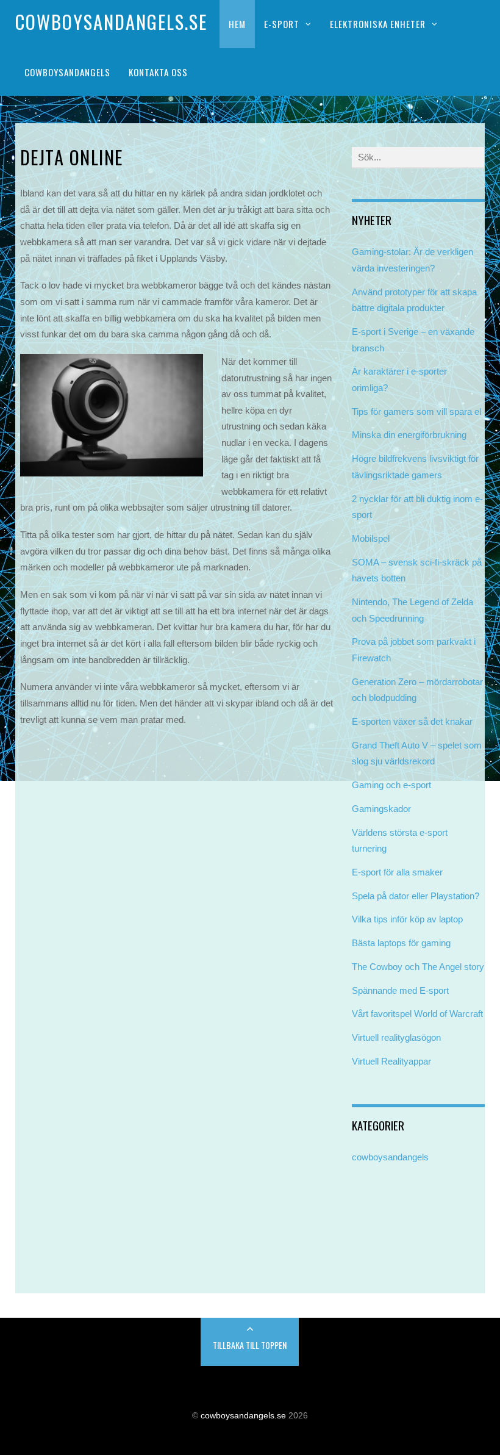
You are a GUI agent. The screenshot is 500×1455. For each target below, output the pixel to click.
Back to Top (250, 1342)
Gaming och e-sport (391, 785)
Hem (237, 24)
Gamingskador (381, 808)
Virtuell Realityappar (391, 1061)
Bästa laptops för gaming (401, 943)
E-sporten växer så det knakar (412, 721)
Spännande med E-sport (400, 990)
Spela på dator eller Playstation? (415, 896)
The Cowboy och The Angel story (418, 966)
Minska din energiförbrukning (409, 434)
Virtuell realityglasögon (396, 1037)
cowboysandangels (390, 1157)
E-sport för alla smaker (397, 872)
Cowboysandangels (67, 72)
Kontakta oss (158, 72)
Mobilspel (371, 538)
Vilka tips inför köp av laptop (407, 919)
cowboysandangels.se (243, 1415)
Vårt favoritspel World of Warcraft (417, 1013)
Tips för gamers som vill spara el (416, 411)
